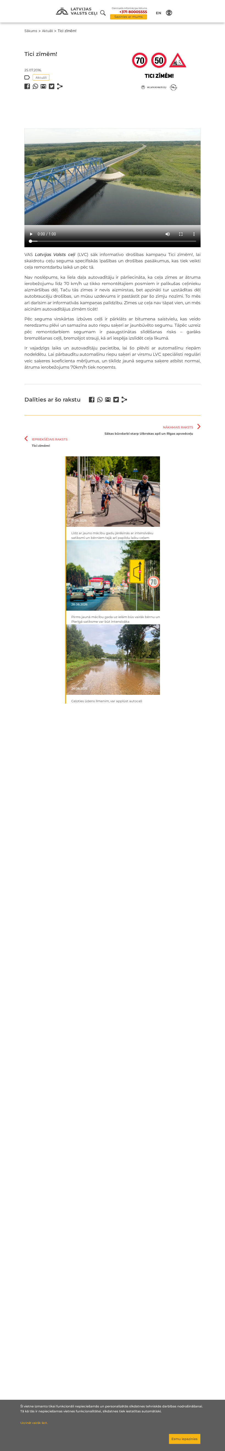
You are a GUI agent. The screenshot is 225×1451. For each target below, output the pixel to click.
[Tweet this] (51, 86)
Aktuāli (47, 31)
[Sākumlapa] (76, 12)
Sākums (30, 31)
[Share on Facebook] (27, 86)
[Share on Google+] (43, 86)
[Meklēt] (105, 13)
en (158, 13)
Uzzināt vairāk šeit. (33, 1423)
